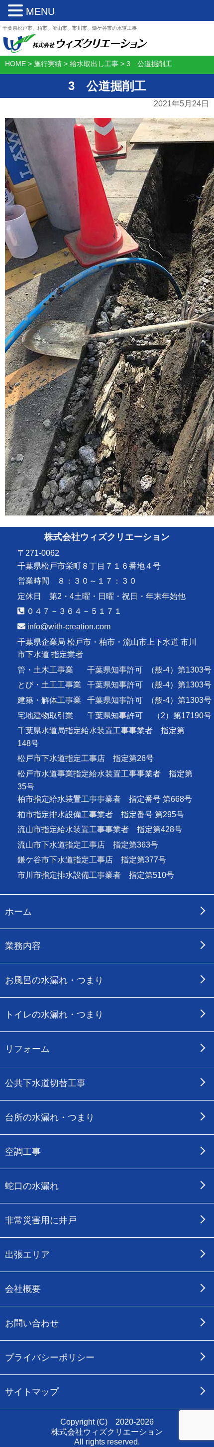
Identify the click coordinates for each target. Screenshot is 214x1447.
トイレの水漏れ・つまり (54, 1015)
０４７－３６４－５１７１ (73, 611)
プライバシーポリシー (50, 1357)
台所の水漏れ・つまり (50, 1117)
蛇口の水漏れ (32, 1186)
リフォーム (27, 1049)
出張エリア (27, 1255)
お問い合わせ (32, 1323)
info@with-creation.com (67, 626)
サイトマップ (32, 1392)
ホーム (18, 912)
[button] (17, 10)
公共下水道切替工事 (45, 1083)
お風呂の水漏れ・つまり (54, 980)
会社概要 (23, 1289)
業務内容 (23, 946)
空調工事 (23, 1152)
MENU (40, 11)
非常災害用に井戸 (41, 1220)
